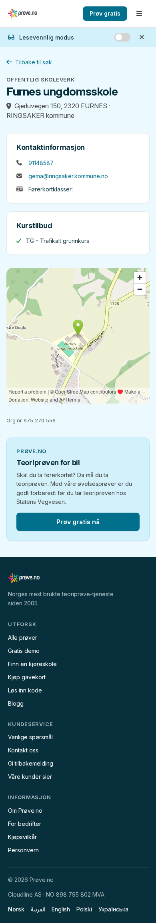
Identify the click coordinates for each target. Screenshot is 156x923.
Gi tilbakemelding (30, 763)
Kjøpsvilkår (22, 836)
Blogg (16, 703)
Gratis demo (24, 650)
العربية (38, 909)
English (61, 909)
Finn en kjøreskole (32, 663)
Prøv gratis (105, 13)
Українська (113, 909)
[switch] (122, 37)
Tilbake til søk (33, 62)
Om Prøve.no (25, 810)
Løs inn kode (25, 690)
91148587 (41, 162)
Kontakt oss (23, 750)
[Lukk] (141, 37)
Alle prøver (22, 637)
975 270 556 (40, 420)
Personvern (23, 850)
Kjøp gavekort (27, 677)
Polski (84, 909)
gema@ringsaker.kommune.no (68, 176)
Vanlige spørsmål (30, 737)
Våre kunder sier (30, 776)
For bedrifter (24, 823)
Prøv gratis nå (78, 522)
